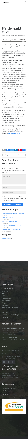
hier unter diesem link (14, 133)
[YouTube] (8, 362)
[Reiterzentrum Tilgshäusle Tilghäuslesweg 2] (3, 357)
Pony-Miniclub (6, 300)
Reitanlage (5, 305)
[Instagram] (13, 362)
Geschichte (5, 291)
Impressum (5, 394)
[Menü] (22, 2)
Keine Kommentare (20, 35)
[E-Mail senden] (4, 150)
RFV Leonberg (6, 238)
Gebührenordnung (7, 289)
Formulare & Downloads (9, 388)
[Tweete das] (12, 150)
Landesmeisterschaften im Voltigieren (13, 214)
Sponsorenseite (6, 393)
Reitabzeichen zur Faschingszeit (11, 229)
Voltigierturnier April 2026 (9, 221)
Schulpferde (5, 310)
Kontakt (4, 390)
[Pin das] (20, 150)
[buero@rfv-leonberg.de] (3, 350)
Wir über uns (5, 317)
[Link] (6, 2)
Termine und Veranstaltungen (11, 315)
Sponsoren (5, 312)
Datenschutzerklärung (8, 397)
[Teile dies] (8, 150)
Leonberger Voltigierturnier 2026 (11, 225)
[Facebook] (4, 362)
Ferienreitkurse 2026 (8, 217)
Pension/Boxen (6, 298)
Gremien (4, 293)
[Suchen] (26, 2)
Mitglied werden (6, 296)
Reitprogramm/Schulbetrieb (10, 308)
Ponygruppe (5, 303)
